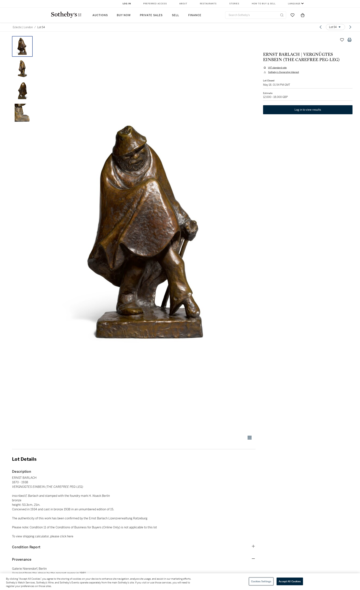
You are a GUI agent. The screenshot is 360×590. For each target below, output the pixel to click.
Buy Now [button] (124, 15)
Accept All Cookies (290, 581)
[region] (180, 581)
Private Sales (151, 15)
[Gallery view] (250, 437)
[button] (148, 233)
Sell (175, 15)
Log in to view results (308, 109)
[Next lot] (350, 27)
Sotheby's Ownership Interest (283, 72)
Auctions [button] (100, 15)
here (70, 536)
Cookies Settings (261, 581)
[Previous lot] (320, 27)
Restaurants (208, 3)
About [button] (183, 3)
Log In (127, 3)
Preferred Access (155, 3)
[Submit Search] (281, 15)
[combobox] (255, 15)
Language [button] (294, 3)
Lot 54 (41, 27)
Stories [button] (234, 3)
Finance (194, 15)
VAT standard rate (277, 67)
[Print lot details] (349, 40)
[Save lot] (342, 40)
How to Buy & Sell (264, 3)
